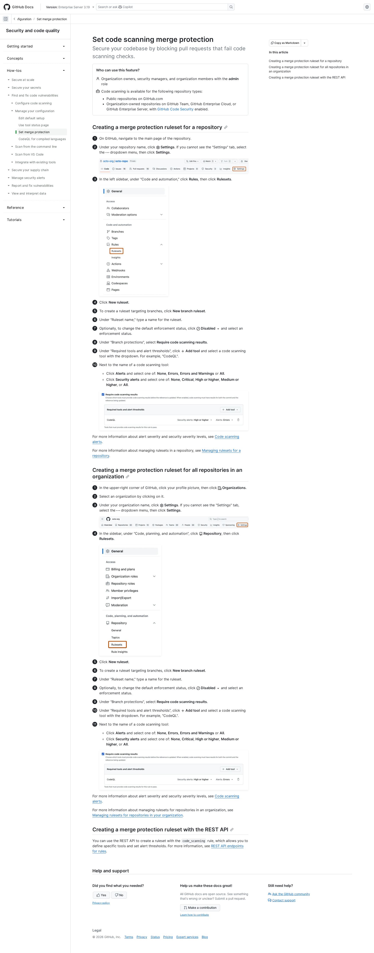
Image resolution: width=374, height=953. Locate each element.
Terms (128, 937)
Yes (103, 895)
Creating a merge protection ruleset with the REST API (160, 829)
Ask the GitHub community (291, 894)
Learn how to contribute (194, 914)
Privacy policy (101, 902)
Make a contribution (202, 907)
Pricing (168, 937)
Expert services (187, 937)
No (121, 895)
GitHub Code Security (175, 109)
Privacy (142, 937)
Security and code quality (33, 30)
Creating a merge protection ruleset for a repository (157, 127)
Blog (205, 937)
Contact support (283, 900)
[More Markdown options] (304, 42)
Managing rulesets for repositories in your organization (137, 815)
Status (155, 937)
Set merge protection (52, 19)
